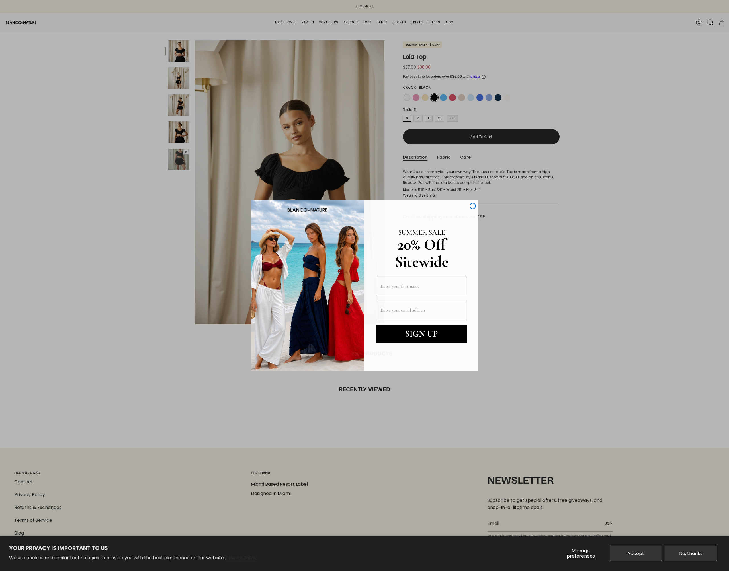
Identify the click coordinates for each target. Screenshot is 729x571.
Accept (635, 553)
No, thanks (691, 553)
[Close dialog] (473, 206)
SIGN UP (421, 334)
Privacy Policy (241, 557)
